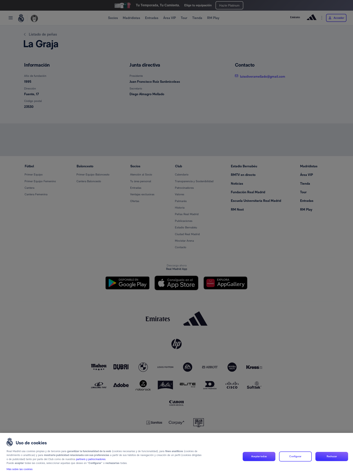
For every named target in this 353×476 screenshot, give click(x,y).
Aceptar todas (259, 456)
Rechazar (332, 456)
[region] (176, 454)
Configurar (295, 456)
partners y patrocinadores (90, 459)
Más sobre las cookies (19, 469)
